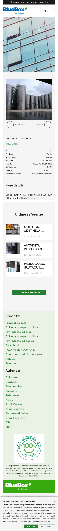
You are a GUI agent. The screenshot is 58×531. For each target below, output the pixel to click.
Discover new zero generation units (29, 2)
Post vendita (13, 386)
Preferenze (47, 526)
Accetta (31, 526)
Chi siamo (12, 377)
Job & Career (13, 404)
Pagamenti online (17, 413)
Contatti (11, 382)
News (9, 400)
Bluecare (11, 391)
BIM (8, 422)
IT (43, 11)
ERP (8, 427)
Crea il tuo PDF (15, 418)
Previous (20, 124)
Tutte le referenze (29, 293)
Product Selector (16, 323)
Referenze (12, 395)
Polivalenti (12, 345)
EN (46, 11)
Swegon (10, 363)
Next (40, 124)
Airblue (10, 359)
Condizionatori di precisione (23, 354)
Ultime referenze (29, 214)
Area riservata (14, 409)
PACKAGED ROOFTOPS (20, 350)
